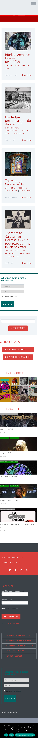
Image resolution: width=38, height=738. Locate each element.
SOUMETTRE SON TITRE (13, 557)
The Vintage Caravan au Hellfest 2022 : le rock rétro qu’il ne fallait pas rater (18, 240)
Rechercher (19, 328)
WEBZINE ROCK (18, 133)
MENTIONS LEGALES (12, 562)
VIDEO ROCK (22, 188)
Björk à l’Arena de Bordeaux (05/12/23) (17, 58)
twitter (9, 569)
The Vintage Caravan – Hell (15, 182)
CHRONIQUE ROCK (12, 130)
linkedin (20, 569)
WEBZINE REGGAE (14, 438)
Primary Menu (33, 4)
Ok (6, 735)
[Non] (35, 731)
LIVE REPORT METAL (12, 251)
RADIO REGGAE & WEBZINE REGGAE (20, 646)
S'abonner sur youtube (19, 357)
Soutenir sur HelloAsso (19, 349)
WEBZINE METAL (11, 191)
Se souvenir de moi (10, 608)
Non (11, 735)
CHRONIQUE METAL (12, 128)
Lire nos (10, 296)
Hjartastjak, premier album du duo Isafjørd (18, 120)
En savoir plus (26, 75)
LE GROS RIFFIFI (4, 380)
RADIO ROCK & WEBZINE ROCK (18, 635)
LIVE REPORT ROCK (12, 65)
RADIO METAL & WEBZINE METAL (19, 641)
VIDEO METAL (10, 188)
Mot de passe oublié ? (10, 623)
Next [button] (35, 390)
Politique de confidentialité (25, 735)
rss (26, 569)
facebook (15, 569)
